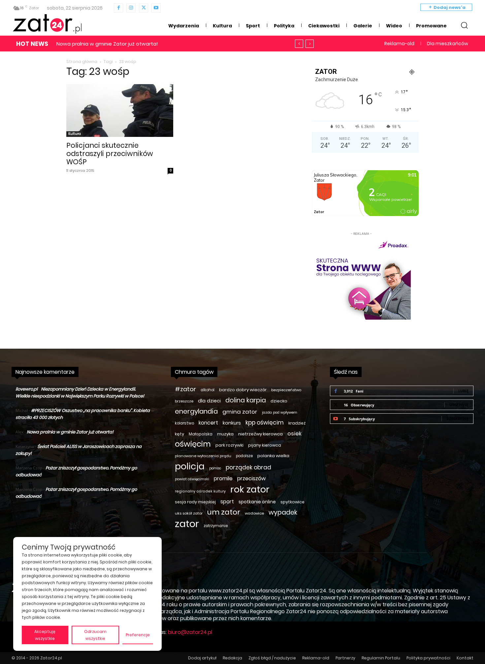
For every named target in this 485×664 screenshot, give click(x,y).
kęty (179, 434)
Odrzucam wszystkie (95, 635)
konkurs (232, 423)
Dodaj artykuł (202, 658)
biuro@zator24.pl (190, 632)
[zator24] (47, 24)
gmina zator (239, 411)
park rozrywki (229, 445)
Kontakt (465, 658)
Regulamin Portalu (381, 658)
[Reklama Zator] (361, 278)
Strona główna (81, 61)
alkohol (207, 390)
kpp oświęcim (264, 422)
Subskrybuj (457, 418)
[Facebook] (118, 8)
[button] (464, 25)
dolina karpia (245, 400)
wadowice (254, 513)
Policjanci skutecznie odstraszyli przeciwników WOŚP (109, 154)
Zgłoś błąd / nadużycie (272, 658)
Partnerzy (345, 658)
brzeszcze (184, 401)
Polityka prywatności (428, 658)
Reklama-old (315, 658)
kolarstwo (184, 423)
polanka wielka (273, 456)
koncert (208, 422)
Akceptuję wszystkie (44, 635)
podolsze (244, 455)
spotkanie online (257, 501)
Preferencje (138, 635)
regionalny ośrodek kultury (200, 491)
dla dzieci (209, 400)
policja (190, 466)
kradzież (297, 423)
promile (223, 478)
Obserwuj (459, 404)
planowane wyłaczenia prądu (203, 455)
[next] (310, 44)
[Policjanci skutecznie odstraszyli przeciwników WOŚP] (119, 110)
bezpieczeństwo (286, 390)
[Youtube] (156, 8)
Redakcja (232, 658)
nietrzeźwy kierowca (260, 434)
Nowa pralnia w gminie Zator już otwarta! (107, 43)
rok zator (250, 489)
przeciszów (251, 478)
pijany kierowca (264, 445)
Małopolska (200, 434)
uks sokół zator (189, 513)
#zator (185, 389)
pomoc (215, 468)
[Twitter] (143, 8)
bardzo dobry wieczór (243, 390)
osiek (294, 433)
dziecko (279, 401)
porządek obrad (248, 467)
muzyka (225, 434)
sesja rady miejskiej (195, 502)
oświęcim (193, 444)
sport (227, 501)
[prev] (299, 44)
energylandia (196, 411)
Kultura (74, 133)
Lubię (463, 390)
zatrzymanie (216, 525)
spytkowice (292, 502)
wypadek (283, 512)
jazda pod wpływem (279, 412)
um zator (223, 512)
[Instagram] (131, 8)
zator (187, 523)
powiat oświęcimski (192, 479)
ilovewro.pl (27, 389)
